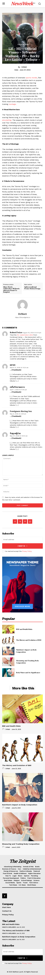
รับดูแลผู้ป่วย (15, 433)
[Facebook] (15, 521)
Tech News (22, 44)
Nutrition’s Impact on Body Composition (19, 805)
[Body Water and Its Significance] (8, 672)
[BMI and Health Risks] (8, 629)
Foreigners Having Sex (21, 411)
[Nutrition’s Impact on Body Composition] (8, 651)
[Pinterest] (25, 521)
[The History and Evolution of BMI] (8, 640)
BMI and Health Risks (24, 629)
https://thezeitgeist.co (22, 317)
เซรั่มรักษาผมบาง (17, 387)
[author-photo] (3, 729)
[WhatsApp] (30, 521)
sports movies (31, 78)
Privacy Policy (26, 551)
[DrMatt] (22, 305)
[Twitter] (20, 521)
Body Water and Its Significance (28, 672)
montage (12, 104)
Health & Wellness (9, 927)
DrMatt (24, 67)
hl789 (12, 365)
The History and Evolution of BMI (28, 640)
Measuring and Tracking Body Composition (20, 844)
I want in (21, 546)
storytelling (6, 120)
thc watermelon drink (25, 335)
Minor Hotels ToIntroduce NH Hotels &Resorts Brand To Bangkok (11, 289)
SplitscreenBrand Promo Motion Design (32, 288)
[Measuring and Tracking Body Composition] (8, 661)
